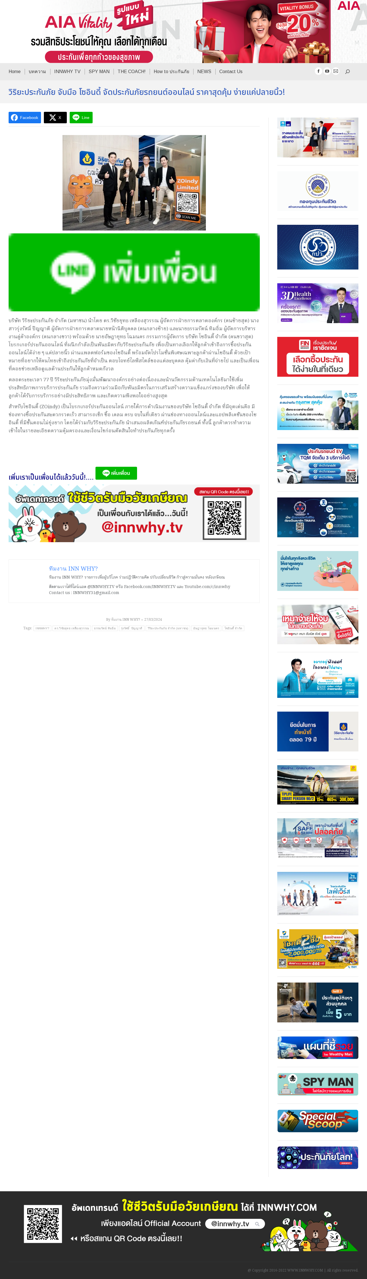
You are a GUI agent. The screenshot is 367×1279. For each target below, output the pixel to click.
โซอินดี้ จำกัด (234, 628)
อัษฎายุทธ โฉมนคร (206, 628)
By (123, 619)
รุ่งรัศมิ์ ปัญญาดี (131, 628)
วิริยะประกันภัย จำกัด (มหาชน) (168, 628)
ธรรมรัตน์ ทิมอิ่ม (105, 628)
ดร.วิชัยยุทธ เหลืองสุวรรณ (71, 628)
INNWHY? (42, 628)
